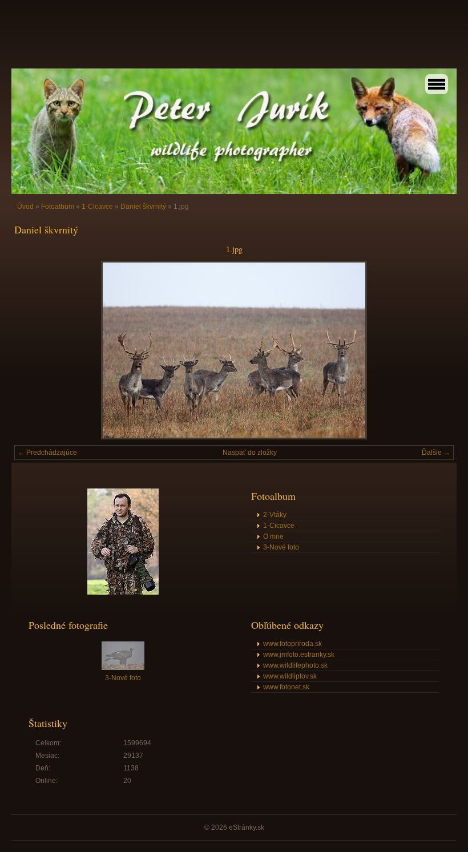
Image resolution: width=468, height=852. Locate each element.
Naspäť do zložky (250, 453)
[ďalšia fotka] (435, 350)
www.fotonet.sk (286, 687)
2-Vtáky (275, 515)
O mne (273, 536)
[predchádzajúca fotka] (33, 350)
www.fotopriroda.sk (292, 644)
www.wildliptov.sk (290, 676)
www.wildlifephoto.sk (295, 665)
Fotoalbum (57, 207)
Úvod (25, 207)
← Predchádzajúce (47, 453)
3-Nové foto (281, 547)
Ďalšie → (436, 453)
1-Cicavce (97, 207)
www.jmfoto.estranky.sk (298, 655)
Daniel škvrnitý (143, 207)
